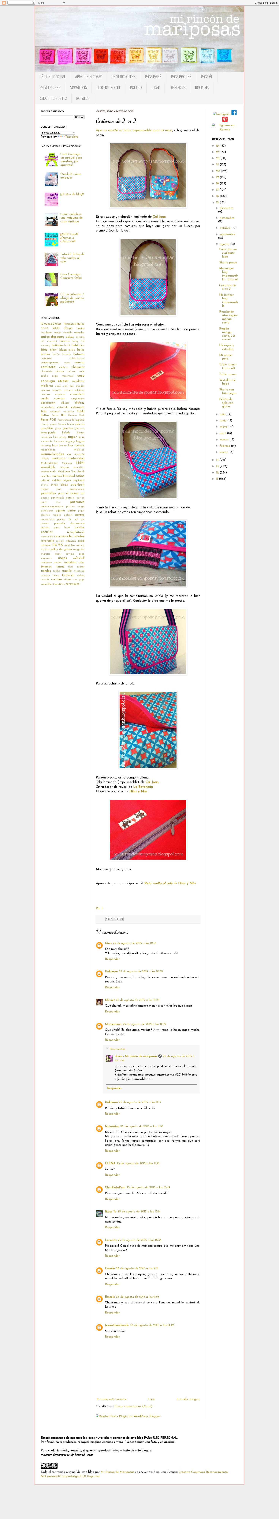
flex (63, 415)
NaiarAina (112, 1126)
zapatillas (46, 584)
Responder (112, 959)
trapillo (67, 570)
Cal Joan (159, 216)
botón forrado (62, 354)
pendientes (47, 511)
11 (217, 479)
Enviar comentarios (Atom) (133, 1406)
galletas (79, 424)
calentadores (76, 358)
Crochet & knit (108, 87)
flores (44, 419)
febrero (225, 445)
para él (63, 493)
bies (82, 345)
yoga (81, 580)
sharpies (45, 554)
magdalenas (48, 449)
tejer (70, 567)
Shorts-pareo (228, 262)
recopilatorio (75, 532)
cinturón (71, 371)
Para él (207, 76)
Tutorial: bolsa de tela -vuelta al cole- (72, 258)
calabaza (46, 358)
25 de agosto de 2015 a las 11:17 (140, 1102)
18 (218, 183)
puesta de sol (67, 519)
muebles (45, 476)
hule (55, 437)
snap (81, 553)
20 (218, 171)
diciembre (226, 208)
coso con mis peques (69, 386)
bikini (53, 349)
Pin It (100, 908)
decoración (48, 402)
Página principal (53, 76)
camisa (79, 362)
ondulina (56, 480)
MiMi (80, 463)
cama (67, 362)
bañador (57, 345)
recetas (79, 527)
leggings (70, 441)
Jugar (155, 87)
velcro (80, 575)
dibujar (65, 402)
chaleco (63, 367)
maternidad (76, 458)
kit (51, 441)
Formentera (64, 420)
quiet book (62, 527)
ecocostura (47, 407)
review (60, 541)
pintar (71, 510)
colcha (44, 376)
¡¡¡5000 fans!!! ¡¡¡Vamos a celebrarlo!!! (69, 238)
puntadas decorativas (69, 523)
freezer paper (49, 424)
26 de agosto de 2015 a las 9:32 (137, 1296)
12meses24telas (74, 324)
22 (218, 158)
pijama (60, 510)
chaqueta (78, 367)
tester (80, 566)
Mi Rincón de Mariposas (117, 1472)
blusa (63, 349)
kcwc (81, 437)
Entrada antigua (188, 1399)
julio (223, 414)
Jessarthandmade (117, 1325)
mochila (64, 467)
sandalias (69, 545)
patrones (77, 502)
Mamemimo (113, 1024)
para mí (77, 493)
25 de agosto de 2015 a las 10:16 (134, 943)
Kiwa (108, 943)
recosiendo (63, 536)
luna (70, 445)
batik (67, 345)
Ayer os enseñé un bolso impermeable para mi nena (134, 130)
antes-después (52, 337)
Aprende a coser (88, 76)
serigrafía (78, 549)
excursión (68, 411)
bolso (80, 349)
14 (218, 460)
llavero (63, 445)
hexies (80, 432)
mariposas (58, 458)
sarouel (80, 545)
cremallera (77, 394)
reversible (47, 540)
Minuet (110, 1000)
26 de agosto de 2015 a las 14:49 (152, 1325)
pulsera (45, 523)
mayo (224, 426)
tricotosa (79, 571)
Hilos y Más (138, 791)
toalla (56, 571)
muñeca (56, 476)
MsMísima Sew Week (71, 471)
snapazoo (46, 558)
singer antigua (65, 554)
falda (80, 411)
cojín (81, 371)
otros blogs (59, 484)
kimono (45, 441)
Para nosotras (124, 76)
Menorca (67, 463)
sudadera (70, 562)
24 (218, 145)
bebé (75, 345)
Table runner (227, 374)
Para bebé (153, 76)
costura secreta (51, 390)
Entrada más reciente (111, 1399)
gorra (57, 428)
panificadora (77, 489)
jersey (62, 437)
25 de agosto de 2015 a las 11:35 (141, 1126)
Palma (44, 489)
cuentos (59, 398)
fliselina (72, 415)
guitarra (79, 428)
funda (70, 424)
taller (81, 562)
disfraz (79, 402)
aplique (70, 337)
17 (218, 189)
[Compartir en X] (114, 919)
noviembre (227, 218)
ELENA (110, 1163)
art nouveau (49, 341)
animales (79, 332)
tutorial (68, 575)
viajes (67, 579)
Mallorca (79, 449)
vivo (75, 579)
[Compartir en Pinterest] (122, 919)
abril (223, 433)
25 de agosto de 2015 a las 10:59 (141, 971)
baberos (64, 341)
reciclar (47, 532)
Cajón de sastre (53, 98)
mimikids (48, 467)
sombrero (46, 562)
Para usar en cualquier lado (228, 253)
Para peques (181, 76)
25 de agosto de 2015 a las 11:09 (144, 1024)
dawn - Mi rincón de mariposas (136, 1056)
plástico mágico (51, 515)
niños (80, 476)
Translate (71, 136)
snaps (62, 558)
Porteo (136, 87)
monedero (78, 467)
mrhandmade (48, 471)
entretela (62, 407)
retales (78, 536)
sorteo (57, 562)
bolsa (72, 350)
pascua (45, 498)
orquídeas (78, 480)
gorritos (68, 428)
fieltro (45, 415)
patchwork (57, 497)
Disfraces (178, 87)
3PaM (44, 328)
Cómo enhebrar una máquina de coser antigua (71, 218)
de (170, 883)
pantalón (48, 493)
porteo (79, 514)
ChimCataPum (115, 1187)
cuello (45, 398)
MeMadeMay (49, 463)
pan (59, 489)
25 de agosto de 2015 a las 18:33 (139, 1240)
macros (79, 445)
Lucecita (111, 1240)
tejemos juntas (52, 566)
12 (218, 472)
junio (223, 420)
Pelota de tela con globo (226, 403)
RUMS (57, 545)
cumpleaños (77, 398)
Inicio (151, 1399)
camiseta (48, 367)
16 (218, 196)
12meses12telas (51, 324)
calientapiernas (50, 362)
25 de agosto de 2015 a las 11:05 (137, 1000)
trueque (45, 575)
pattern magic (75, 506)
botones (78, 354)
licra (54, 445)
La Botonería (143, 787)
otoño (44, 485)
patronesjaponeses (52, 506)
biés (44, 350)
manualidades (52, 454)
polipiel (68, 515)
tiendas (46, 570)
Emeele (110, 1268)
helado (66, 432)
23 (218, 152)
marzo (224, 439)
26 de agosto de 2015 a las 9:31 (137, 1268)
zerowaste (72, 584)
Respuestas (117, 1048)
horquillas (46, 437)
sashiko (45, 549)
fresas (62, 424)
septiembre (227, 234)
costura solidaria (74, 390)
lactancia (59, 441)
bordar (45, 354)
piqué (81, 511)
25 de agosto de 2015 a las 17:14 (138, 1211)
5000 (56, 328)
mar (69, 454)
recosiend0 (47, 536)
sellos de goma (61, 549)
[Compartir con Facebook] (118, 919)
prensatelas (47, 519)
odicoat (45, 480)
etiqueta (55, 411)
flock (81, 415)
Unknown (111, 971)
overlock (77, 485)
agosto (225, 244)
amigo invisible (63, 332)
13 (218, 466)
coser (63, 380)
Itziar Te (110, 1211)
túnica (55, 575)
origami (67, 480)
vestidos (56, 579)
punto (45, 527)
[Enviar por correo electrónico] (107, 919)
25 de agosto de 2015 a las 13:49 (148, 1187)
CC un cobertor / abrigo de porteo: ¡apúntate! (72, 298)
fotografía (78, 420)
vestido (45, 579)
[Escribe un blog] (111, 919)
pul (82, 519)
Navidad (69, 476)
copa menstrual (62, 376)
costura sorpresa (53, 394)
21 (218, 164)
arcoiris (80, 337)
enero (224, 452)
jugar (72, 437)
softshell (78, 558)
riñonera (71, 541)
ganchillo (47, 428)
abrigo (68, 328)
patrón (70, 497)
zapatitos (59, 584)
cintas (60, 371)
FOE (53, 419)
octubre (225, 228)
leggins (80, 441)
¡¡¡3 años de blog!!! (72, 194)
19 (218, 177)
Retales (83, 98)
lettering (46, 445)
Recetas (202, 87)
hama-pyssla (48, 432)
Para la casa (50, 87)
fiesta (55, 415)
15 (218, 202)
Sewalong (78, 87)
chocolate (47, 371)
